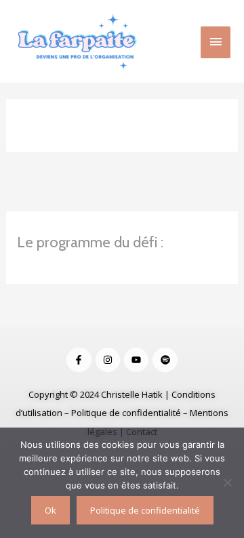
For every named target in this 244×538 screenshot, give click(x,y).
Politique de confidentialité (126, 413)
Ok (50, 510)
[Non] (227, 482)
